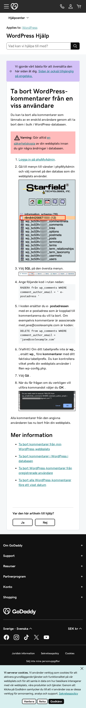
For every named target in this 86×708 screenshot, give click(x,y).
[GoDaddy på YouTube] (46, 639)
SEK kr (73, 628)
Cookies (69, 653)
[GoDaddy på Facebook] (6, 639)
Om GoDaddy (12, 545)
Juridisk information (23, 653)
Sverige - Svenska (15, 628)
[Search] (75, 46)
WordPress (29, 27)
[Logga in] (70, 6)
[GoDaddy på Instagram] (16, 639)
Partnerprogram (14, 576)
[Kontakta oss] (62, 6)
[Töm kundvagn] (79, 6)
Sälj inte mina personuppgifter (43, 661)
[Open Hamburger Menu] (4, 6)
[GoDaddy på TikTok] (26, 639)
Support (9, 555)
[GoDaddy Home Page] (19, 611)
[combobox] (38, 46)
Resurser (9, 566)
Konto (7, 586)
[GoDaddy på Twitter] (36, 639)
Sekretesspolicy (50, 653)
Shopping (10, 597)
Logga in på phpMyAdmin (37, 159)
